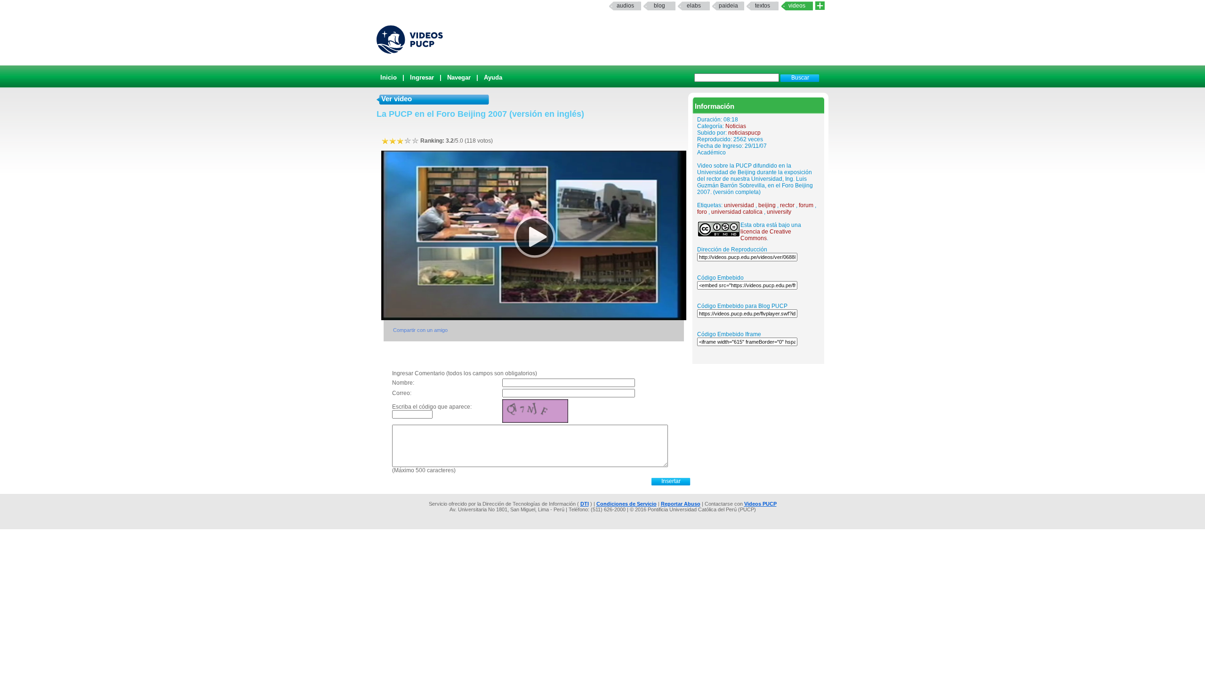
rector (787, 205)
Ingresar (422, 77)
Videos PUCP (760, 504)
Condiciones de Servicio (626, 504)
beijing (767, 205)
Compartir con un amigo (420, 330)
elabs (694, 5)
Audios (625, 5)
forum (806, 205)
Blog (659, 5)
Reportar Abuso (680, 504)
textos (762, 5)
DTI (584, 504)
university (779, 212)
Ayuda (493, 77)
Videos (796, 5)
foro (702, 212)
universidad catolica (737, 212)
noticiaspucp (744, 132)
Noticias (735, 126)
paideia (728, 5)
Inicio (388, 77)
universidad (739, 205)
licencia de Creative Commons (765, 235)
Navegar (459, 77)
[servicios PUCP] (820, 5)
